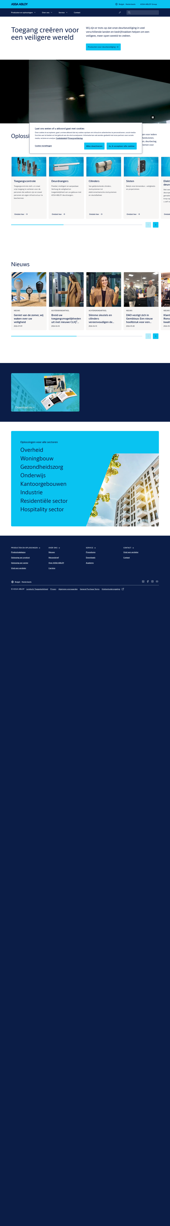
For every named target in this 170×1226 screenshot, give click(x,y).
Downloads (90, 557)
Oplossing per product (20, 557)
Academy (90, 563)
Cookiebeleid (61, 138)
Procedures (90, 552)
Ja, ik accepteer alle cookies (122, 146)
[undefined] (152, 117)
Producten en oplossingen (22, 12)
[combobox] (143, 12)
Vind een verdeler (18, 568)
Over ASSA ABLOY (56, 563)
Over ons (45, 12)
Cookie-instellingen (43, 146)
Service (62, 12)
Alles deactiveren (94, 146)
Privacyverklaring (75, 138)
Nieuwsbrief (54, 557)
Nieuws (52, 552)
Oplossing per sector (19, 563)
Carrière (52, 568)
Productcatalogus (18, 552)
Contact (77, 12)
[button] (35, 12)
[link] (21, 214)
